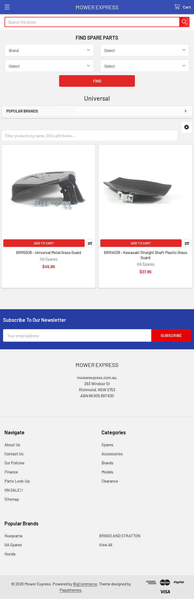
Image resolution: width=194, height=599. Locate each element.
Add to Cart (44, 243)
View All (105, 544)
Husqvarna (13, 535)
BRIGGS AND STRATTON (119, 535)
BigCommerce (85, 583)
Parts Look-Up (17, 480)
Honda (10, 553)
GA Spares (13, 544)
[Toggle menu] (7, 7)
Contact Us (14, 453)
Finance (11, 471)
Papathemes (70, 589)
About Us (12, 444)
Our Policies (15, 462)
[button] (186, 127)
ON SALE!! (14, 490)
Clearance (110, 480)
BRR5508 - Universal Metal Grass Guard (48, 252)
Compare (90, 243)
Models (107, 471)
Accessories (112, 453)
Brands (107, 462)
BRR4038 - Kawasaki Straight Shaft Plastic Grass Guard (145, 255)
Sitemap (12, 499)
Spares (107, 444)
